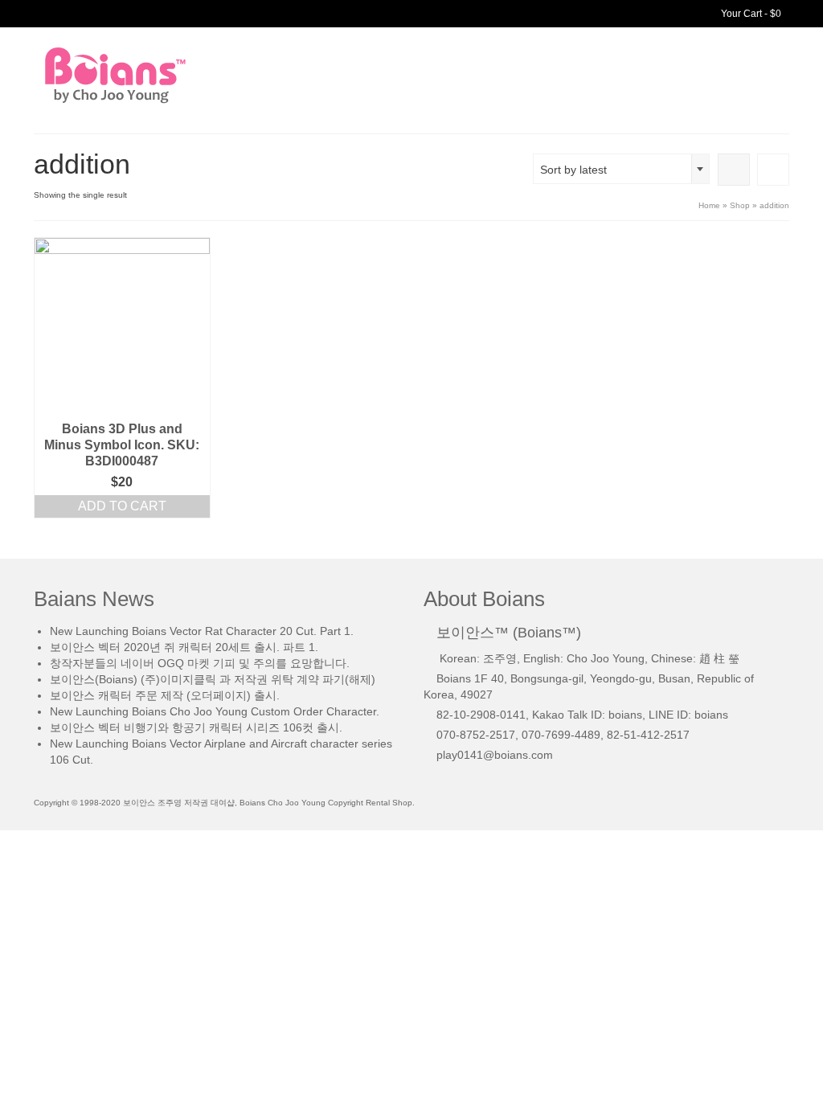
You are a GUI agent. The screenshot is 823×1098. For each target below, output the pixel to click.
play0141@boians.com (494, 754)
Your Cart (750, 13)
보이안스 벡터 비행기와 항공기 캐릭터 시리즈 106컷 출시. (196, 727)
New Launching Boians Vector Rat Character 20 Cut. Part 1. (202, 631)
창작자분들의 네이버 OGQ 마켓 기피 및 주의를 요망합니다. (200, 663)
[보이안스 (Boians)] (151, 75)
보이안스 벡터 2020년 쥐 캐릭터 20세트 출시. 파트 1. (184, 647)
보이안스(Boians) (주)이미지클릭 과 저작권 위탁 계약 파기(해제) (212, 679)
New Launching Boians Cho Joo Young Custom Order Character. (214, 711)
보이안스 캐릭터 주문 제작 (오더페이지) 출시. (165, 695)
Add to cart (122, 506)
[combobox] (621, 169)
